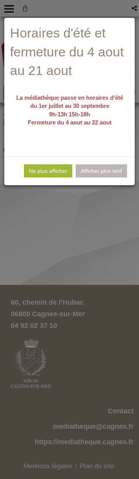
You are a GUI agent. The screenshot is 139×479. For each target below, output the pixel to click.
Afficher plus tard (101, 171)
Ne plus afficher (48, 171)
